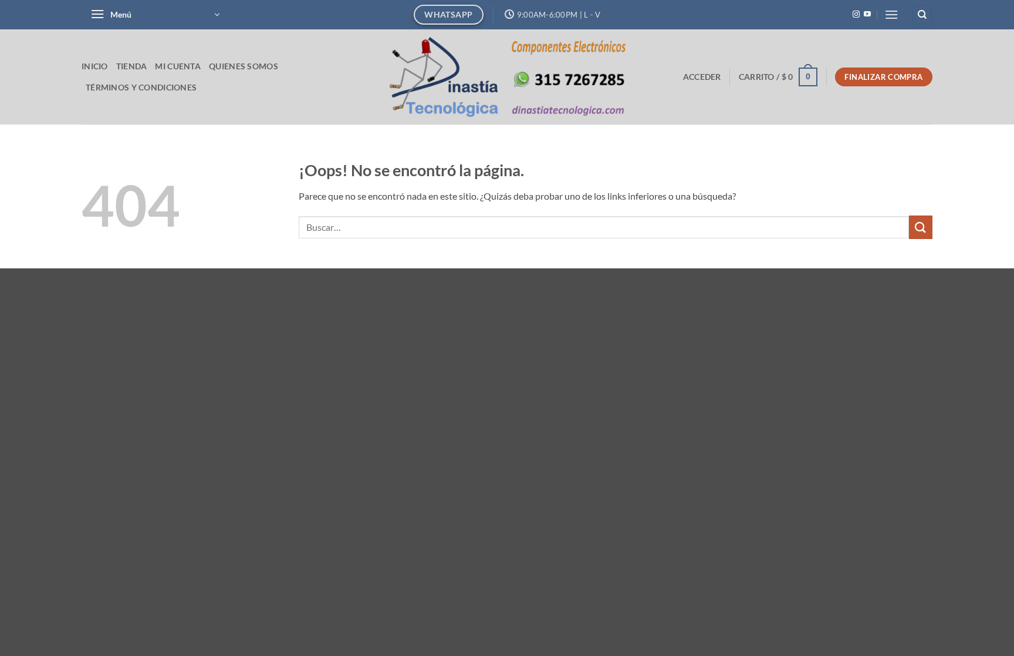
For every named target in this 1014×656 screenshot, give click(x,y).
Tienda (131, 66)
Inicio (95, 66)
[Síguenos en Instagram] (856, 15)
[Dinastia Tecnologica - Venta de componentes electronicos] (507, 76)
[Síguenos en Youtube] (867, 15)
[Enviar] (920, 227)
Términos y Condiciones (141, 87)
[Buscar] (921, 15)
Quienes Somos (243, 66)
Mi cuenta (178, 66)
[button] (155, 14)
